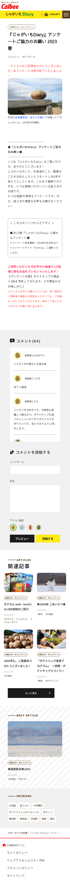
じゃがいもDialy (20, 14)
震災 (52, 818)
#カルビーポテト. (18, 620)
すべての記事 (21, 832)
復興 (44, 818)
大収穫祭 (37, 805)
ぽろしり (47, 812)
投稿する (47, 539)
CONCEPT (54, 14)
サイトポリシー (17, 852)
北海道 (12, 805)
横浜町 (12, 818)
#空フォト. (23, 778)
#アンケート (29, 56)
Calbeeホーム (16, 845)
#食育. (40, 680)
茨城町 (34, 818)
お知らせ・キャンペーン (21, 26)
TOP (10, 832)
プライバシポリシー (20, 868)
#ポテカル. (9, 618)
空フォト (24, 805)
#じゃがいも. (22, 618)
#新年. (40, 614)
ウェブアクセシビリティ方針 (26, 860)
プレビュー (22, 539)
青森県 (23, 818)
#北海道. (49, 614)
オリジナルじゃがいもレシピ (24, 812)
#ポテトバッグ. (52, 680)
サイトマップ (15, 875)
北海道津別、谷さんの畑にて (31, 117)
